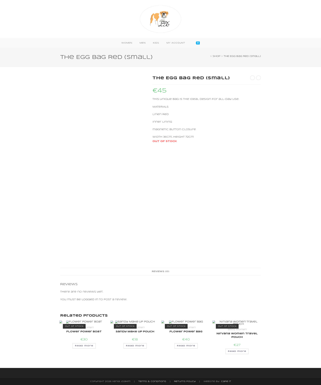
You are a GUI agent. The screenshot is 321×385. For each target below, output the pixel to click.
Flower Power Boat (84, 331)
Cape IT (226, 381)
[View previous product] (252, 77)
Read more (84, 346)
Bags (231, 329)
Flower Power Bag (186, 331)
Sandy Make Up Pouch (135, 331)
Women (88, 327)
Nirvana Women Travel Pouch (237, 335)
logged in (90, 299)
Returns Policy (185, 381)
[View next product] (258, 77)
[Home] (208, 56)
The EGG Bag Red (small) (242, 56)
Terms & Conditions (152, 381)
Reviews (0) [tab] (160, 271)
